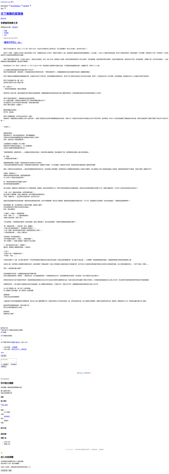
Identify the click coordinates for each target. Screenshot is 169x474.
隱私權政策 (94, 449)
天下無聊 (3, 332)
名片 (5, 35)
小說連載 (14, 347)
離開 (10, 470)
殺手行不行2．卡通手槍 (19, 349)
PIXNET (71, 449)
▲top (2, 352)
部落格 (6, 33)
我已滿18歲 (4, 470)
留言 (17, 342)
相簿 (5, 30)
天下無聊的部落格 (12, 13)
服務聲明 (101, 449)
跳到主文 (3, 18)
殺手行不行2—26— (13, 42)
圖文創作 (15, 27)
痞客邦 (13, 342)
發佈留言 (3, 366)
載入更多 (3, 355)
